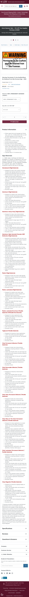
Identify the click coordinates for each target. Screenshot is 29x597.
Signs (11, 44)
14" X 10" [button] (5, 109)
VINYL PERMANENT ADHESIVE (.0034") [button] (11, 99)
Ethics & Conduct (11, 592)
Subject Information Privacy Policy (11, 590)
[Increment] (25, 117)
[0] (27, 6)
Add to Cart (15, 121)
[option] (14, 31)
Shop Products (4, 44)
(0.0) (9, 84)
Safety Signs (17, 44)
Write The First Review (15, 84)
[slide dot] (13, 40)
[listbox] (14, 31)
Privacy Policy (5, 588)
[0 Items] (27, 6)
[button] (14, 14)
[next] (18, 40)
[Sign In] (25, 6)
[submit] (25, 565)
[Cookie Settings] (2, 594)
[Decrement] (3, 117)
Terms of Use (21, 590)
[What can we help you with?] (20, 6)
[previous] (11, 40)
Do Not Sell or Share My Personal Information (17, 588)
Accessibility (18, 592)
